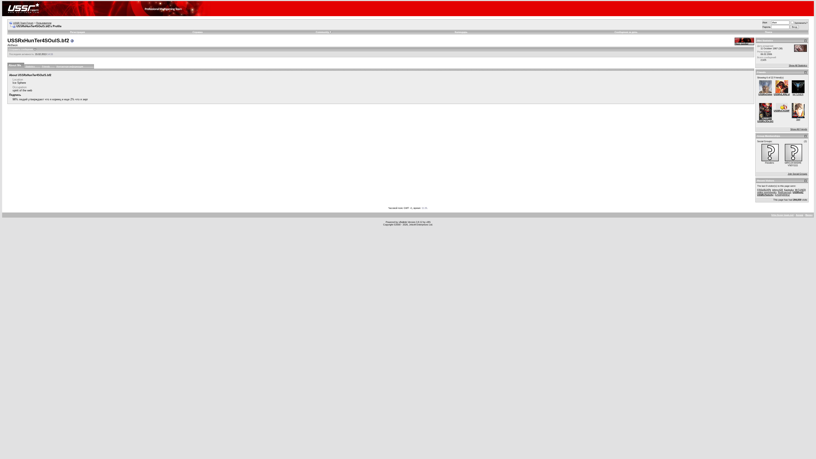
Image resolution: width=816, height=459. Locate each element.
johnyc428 (777, 189)
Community (322, 32)
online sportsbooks (767, 192)
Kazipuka (789, 189)
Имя (764, 22)
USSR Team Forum (23, 23)
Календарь (461, 32)
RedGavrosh (784, 192)
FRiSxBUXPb (764, 189)
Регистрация (77, 32)
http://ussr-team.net (782, 215)
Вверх (809, 215)
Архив (799, 215)
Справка (198, 32)
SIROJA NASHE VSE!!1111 (793, 164)
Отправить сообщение (21, 49)
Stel (798, 119)
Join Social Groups (797, 174)
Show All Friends (798, 129)
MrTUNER (798, 94)
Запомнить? (801, 23)
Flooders (769, 163)
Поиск (768, 32)
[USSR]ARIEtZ (782, 195)
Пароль (766, 27)
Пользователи (43, 23)
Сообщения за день (626, 32)
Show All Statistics (798, 65)
